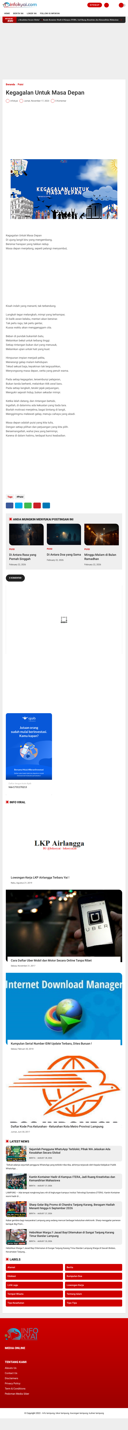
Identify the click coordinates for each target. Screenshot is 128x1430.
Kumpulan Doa (74, 1276)
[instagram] (24, 1354)
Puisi (20, 84)
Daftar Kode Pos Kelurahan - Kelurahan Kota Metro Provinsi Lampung (57, 1126)
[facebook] (9, 505)
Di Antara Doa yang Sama (64, 554)
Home (7, 13)
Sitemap (95, 5)
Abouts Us (10, 1368)
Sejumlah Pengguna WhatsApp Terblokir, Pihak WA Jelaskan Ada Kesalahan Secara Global (69, 1150)
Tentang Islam (74, 1294)
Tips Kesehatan (16, 1303)
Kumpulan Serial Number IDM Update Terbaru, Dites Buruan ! (51, 1043)
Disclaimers (11, 1378)
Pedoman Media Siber (17, 1393)
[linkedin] (46, 505)
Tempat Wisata (16, 1294)
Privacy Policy (12, 1383)
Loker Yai (32, 13)
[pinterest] (37, 505)
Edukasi (12, 1276)
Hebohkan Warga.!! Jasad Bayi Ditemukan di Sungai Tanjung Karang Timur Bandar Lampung (71, 1234)
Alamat (11, 1267)
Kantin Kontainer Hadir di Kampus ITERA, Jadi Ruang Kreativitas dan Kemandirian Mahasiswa (61, 20)
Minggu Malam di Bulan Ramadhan (100, 557)
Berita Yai (18, 13)
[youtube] (28, 1354)
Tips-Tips (72, 1303)
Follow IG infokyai (50, 13)
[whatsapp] (28, 505)
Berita (32, 1158)
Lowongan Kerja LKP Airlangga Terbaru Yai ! (40, 877)
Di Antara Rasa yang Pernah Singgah (22, 557)
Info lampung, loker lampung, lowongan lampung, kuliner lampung (73, 1413)
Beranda (10, 84)
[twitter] (18, 505)
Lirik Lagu (13, 1285)
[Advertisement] (63, 51)
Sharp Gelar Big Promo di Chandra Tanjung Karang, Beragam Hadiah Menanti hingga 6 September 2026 (72, 1206)
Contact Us (11, 1373)
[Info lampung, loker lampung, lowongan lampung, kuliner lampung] (20, 8)
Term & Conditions (15, 1388)
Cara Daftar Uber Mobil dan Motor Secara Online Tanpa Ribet (51, 960)
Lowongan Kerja (75, 1285)
